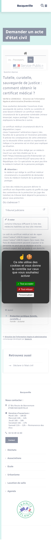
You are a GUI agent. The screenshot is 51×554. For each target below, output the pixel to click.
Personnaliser (26, 295)
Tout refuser (26, 289)
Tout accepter (26, 284)
